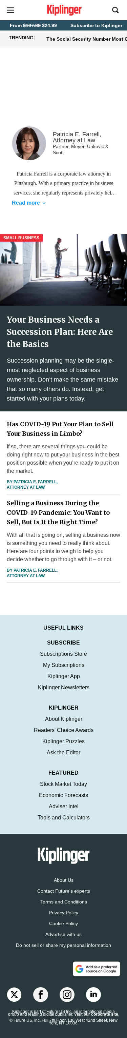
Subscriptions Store (63, 654)
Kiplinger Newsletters (63, 687)
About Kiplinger (63, 719)
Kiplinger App (63, 676)
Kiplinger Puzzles (63, 741)
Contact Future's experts (63, 891)
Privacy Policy (63, 912)
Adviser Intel (64, 806)
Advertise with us (63, 934)
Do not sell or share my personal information (63, 945)
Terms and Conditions (63, 901)
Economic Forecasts (63, 795)
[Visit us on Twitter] (14, 994)
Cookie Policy (63, 923)
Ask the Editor (63, 752)
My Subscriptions (63, 665)
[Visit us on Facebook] (40, 994)
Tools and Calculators (64, 817)
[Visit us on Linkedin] (93, 994)
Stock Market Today (63, 784)
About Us (63, 880)
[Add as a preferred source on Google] (96, 968)
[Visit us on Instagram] (67, 994)
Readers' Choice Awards (63, 730)
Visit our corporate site (96, 1014)
